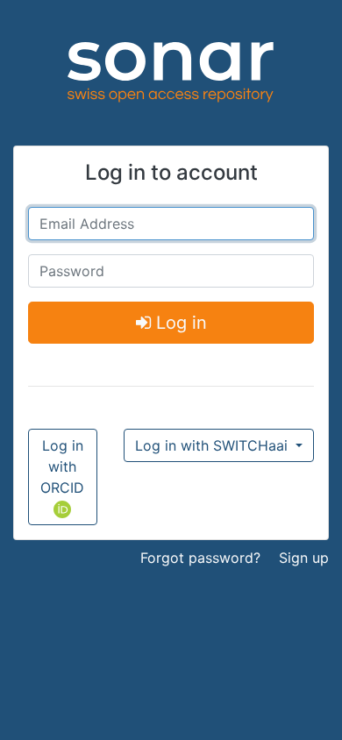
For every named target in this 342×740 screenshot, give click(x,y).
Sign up (304, 557)
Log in (179, 322)
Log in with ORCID (62, 466)
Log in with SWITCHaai (213, 445)
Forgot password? (200, 557)
